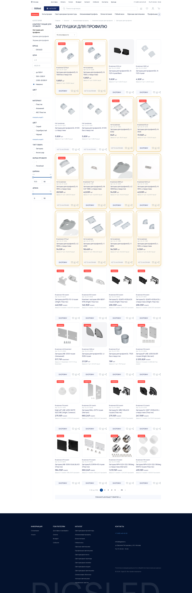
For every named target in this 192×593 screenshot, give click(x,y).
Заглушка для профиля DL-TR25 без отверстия (121, 355)
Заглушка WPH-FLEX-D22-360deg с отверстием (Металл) (121, 465)
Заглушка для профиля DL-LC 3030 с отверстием (67, 245)
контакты (119, 526)
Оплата (62, 2)
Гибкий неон (119, 14)
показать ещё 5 (38, 117)
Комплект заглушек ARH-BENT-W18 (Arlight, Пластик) (93, 300)
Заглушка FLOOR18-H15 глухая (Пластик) (93, 465)
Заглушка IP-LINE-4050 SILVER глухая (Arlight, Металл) (147, 355)
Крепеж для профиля (41, 36)
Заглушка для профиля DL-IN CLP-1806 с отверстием (94, 187)
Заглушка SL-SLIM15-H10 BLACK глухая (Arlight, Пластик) (120, 300)
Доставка (54, 2)
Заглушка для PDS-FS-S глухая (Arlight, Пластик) (66, 300)
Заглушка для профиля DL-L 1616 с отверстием (147, 245)
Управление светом (82, 583)
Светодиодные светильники (84, 571)
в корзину (63, 91)
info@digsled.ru (120, 542)
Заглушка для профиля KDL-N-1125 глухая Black (120, 72)
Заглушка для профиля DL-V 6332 (121, 130)
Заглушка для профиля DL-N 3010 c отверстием (67, 187)
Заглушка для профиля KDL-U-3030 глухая (93, 355)
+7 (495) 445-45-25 (140, 2)
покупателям (59, 526)
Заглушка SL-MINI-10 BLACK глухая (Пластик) (119, 411)
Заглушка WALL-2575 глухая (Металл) (92, 411)
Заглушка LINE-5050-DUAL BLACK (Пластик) (67, 465)
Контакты (105, 2)
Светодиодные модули (82, 567)
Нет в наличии (90, 91)
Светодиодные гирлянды (83, 559)
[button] (34, 94)
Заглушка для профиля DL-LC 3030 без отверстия (121, 187)
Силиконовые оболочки (83, 575)
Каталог (87, 2)
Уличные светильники (82, 579)
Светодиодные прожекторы (66, 14)
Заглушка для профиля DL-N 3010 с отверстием (147, 187)
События (96, 2)
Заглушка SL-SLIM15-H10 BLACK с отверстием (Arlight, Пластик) (148, 300)
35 (122, 490)
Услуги (70, 2)
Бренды (113, 2)
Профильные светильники (84, 551)
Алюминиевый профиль (89, 14)
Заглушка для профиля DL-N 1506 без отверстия (67, 73)
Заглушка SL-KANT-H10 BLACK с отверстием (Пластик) (147, 411)
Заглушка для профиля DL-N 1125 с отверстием (67, 129)
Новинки (35, 14)
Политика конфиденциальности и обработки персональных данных (138, 568)
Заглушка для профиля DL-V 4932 (93, 245)
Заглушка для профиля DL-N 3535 (147, 130)
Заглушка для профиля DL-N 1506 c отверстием (93, 73)
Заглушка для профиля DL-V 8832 (121, 245)
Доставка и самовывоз (60, 531)
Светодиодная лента (82, 555)
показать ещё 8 (38, 139)
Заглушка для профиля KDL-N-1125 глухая (147, 72)
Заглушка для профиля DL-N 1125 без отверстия (94, 129)
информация (36, 526)
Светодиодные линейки (83, 563)
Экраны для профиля (41, 40)
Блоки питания (106, 14)
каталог (78, 526)
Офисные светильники (136, 14)
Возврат (79, 2)
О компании (35, 531)
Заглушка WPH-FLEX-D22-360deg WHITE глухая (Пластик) (148, 465)
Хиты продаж (47, 14)
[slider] (33, 177)
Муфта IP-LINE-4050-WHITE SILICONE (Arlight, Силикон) (65, 411)
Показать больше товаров (107, 497)
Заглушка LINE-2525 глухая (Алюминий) (65, 355)
